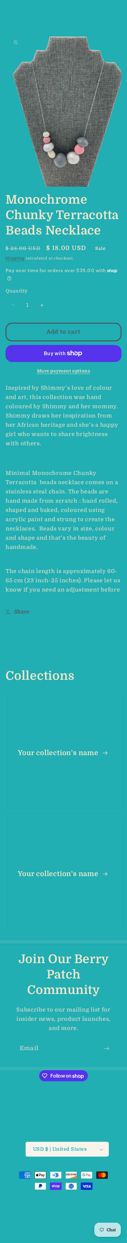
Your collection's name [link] (59, 753)
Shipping (15, 258)
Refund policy (56, 1207)
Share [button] (22, 612)
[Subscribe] (106, 1048)
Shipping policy (89, 1218)
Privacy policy (95, 1207)
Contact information (67, 1229)
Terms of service (46, 1218)
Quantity (17, 291)
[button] (9, 11)
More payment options (63, 370)
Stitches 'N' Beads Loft (59, 1198)
